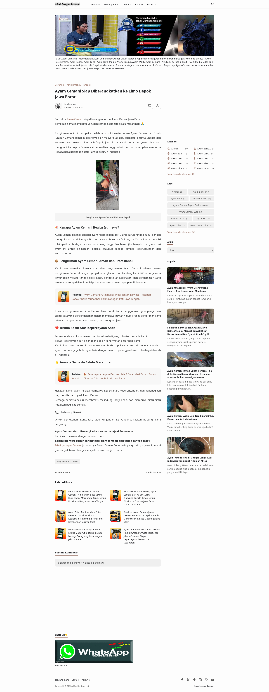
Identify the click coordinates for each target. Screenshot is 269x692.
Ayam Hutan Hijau (204, 168)
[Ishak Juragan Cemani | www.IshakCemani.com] (67, 3)
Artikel (174, 148)
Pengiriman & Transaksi (67, 461)
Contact (127, 4)
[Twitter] (188, 680)
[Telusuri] (212, 4)
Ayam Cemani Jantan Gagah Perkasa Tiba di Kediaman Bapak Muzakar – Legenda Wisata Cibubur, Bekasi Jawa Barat (189, 374)
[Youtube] (212, 680)
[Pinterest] (206, 680)
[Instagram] (200, 680)
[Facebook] (182, 680)
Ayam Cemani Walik (204, 158)
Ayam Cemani (203, 153)
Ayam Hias (202, 163)
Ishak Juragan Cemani (68, 445)
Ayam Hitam (177, 168)
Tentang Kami (111, 4)
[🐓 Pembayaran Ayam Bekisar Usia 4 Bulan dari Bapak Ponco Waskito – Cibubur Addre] (63, 381)
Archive (139, 4)
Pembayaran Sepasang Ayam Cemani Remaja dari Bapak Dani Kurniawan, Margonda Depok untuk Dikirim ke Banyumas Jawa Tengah (87, 496)
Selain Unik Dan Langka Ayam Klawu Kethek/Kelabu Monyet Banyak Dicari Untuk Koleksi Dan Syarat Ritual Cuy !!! (188, 331)
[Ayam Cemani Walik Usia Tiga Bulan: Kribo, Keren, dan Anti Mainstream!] (190, 411)
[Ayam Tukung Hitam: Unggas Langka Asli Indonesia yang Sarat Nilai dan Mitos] (190, 453)
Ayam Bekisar (204, 148)
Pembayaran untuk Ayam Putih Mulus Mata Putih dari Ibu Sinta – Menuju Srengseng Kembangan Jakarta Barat (86, 534)
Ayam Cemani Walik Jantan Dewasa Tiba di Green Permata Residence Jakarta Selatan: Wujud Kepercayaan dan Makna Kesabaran (141, 536)
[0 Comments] (150, 106)
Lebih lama (64, 472)
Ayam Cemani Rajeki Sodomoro (178, 158)
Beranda (95, 4)
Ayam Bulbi (177, 153)
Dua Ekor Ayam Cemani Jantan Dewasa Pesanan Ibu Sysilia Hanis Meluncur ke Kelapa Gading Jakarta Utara (141, 517)
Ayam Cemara (178, 163)
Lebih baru (152, 472)
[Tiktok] (194, 680)
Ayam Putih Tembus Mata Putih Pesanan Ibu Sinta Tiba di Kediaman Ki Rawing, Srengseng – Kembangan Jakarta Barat (86, 517)
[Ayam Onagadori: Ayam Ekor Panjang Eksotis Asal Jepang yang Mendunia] (190, 283)
